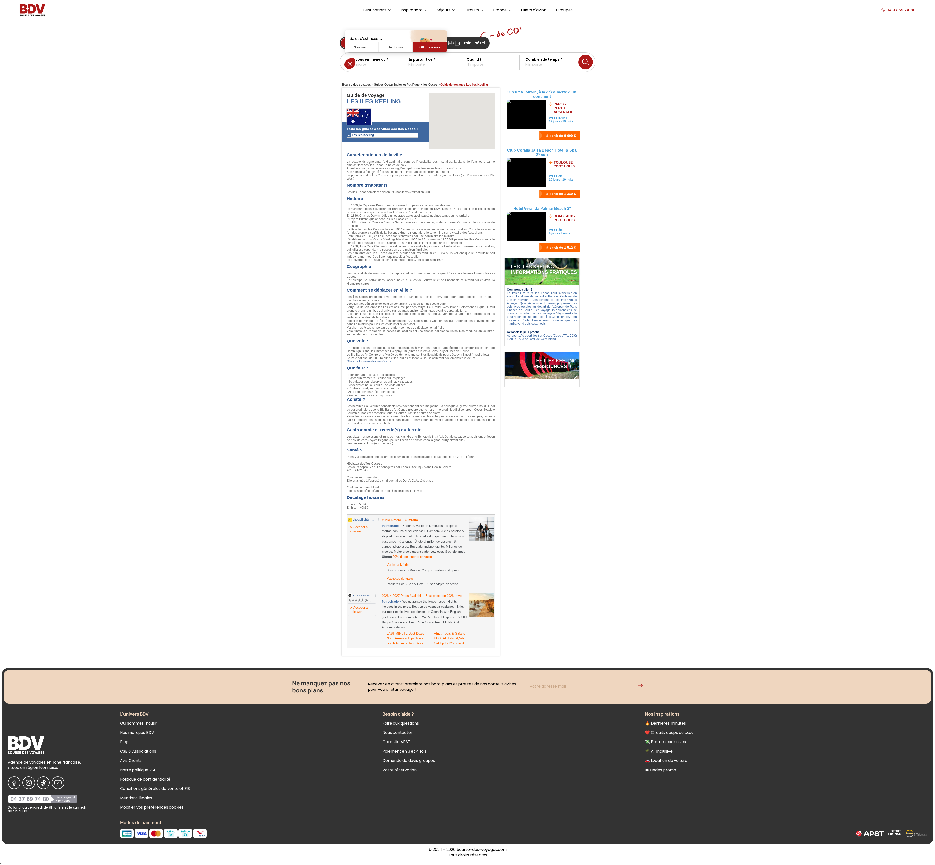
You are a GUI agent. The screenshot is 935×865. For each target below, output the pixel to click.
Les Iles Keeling (363, 135)
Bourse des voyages (356, 84)
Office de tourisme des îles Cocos (369, 361)
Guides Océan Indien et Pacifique (397, 84)
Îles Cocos (430, 84)
